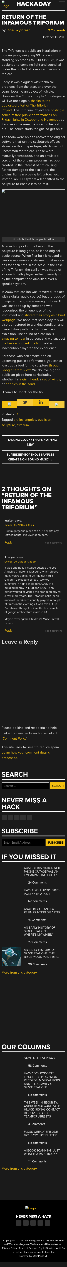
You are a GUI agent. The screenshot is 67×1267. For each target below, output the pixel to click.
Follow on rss (23, 817)
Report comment (53, 542)
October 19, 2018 (54, 37)
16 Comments (37, 920)
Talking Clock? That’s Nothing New (30, 442)
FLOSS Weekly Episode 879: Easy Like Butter (41, 1133)
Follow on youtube (16, 817)
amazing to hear (13, 339)
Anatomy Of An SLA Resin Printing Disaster (42, 910)
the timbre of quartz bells (20, 343)
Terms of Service (28, 1248)
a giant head (28, 379)
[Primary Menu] (62, 4)
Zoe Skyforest (18, 30)
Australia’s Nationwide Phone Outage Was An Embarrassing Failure (42, 871)
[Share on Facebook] (3, 36)
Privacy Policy (9, 1248)
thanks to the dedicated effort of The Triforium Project (26, 105)
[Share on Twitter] (8, 36)
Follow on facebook (4, 817)
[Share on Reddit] (19, 36)
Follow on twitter (10, 817)
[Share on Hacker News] (14, 36)
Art (18, 414)
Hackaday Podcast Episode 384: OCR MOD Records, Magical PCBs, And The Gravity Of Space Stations (42, 1080)
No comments (37, 901)
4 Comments (36, 1124)
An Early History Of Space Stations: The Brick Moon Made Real (41, 953)
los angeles (27, 420)
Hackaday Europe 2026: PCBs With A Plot (42, 892)
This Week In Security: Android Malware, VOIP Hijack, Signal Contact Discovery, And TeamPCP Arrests (42, 1109)
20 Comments (37, 964)
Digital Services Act (49, 1248)
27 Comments (37, 942)
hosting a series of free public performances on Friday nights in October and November (33, 114)
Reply (8, 542)
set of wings (51, 379)
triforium (23, 425)
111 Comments (37, 1161)
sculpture (8, 425)
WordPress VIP (40, 1256)
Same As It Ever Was (39, 1058)
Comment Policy (14, 738)
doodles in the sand (20, 384)
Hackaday (33, 4)
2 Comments (56, 30)
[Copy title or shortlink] (24, 37)
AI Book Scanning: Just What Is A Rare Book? (42, 1152)
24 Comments (37, 882)
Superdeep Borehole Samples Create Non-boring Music (30, 457)
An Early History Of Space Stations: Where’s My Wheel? (39, 931)
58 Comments (37, 1066)
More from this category (19, 972)
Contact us (29, 817)
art (16, 420)
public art (44, 420)
